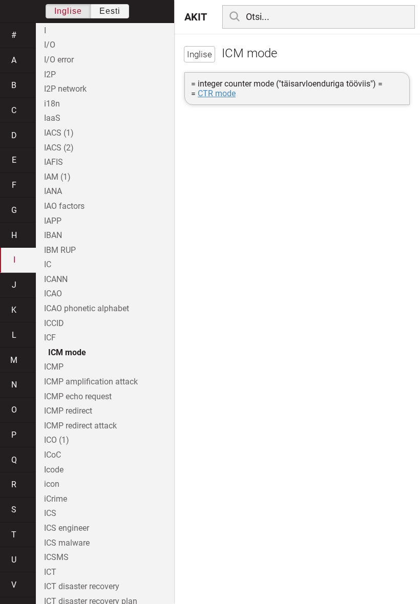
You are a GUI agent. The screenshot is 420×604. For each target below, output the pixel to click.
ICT (50, 572)
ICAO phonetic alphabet (86, 308)
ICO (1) (56, 440)
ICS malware (67, 543)
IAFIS (53, 162)
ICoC (52, 455)
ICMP (54, 367)
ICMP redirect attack (80, 425)
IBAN (53, 235)
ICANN (56, 279)
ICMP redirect (68, 411)
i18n (52, 104)
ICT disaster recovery (81, 586)
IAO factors (64, 206)
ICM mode (67, 352)
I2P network (65, 89)
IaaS (52, 118)
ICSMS (56, 557)
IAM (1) (57, 177)
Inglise (68, 11)
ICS (50, 513)
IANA (53, 191)
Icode (54, 469)
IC (47, 264)
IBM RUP (60, 250)
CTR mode (217, 93)
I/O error (59, 59)
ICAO (53, 293)
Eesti (109, 11)
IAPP (52, 221)
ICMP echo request (78, 396)
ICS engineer (66, 528)
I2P (50, 74)
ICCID (54, 323)
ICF (50, 337)
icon (51, 484)
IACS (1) (59, 133)
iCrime (55, 499)
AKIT (195, 17)
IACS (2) (59, 148)
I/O (49, 45)
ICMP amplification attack (91, 381)
